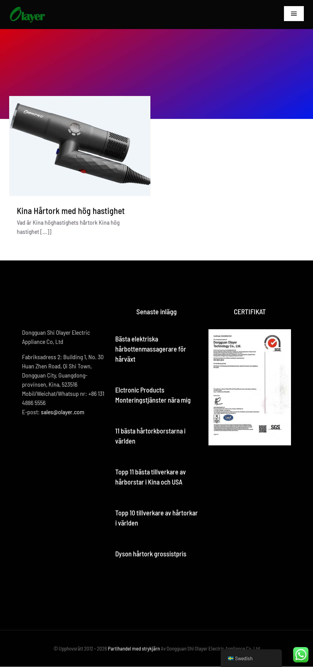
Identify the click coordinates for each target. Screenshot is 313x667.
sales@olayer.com (62, 411)
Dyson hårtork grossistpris (150, 554)
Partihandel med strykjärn (134, 648)
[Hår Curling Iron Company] (27, 9)
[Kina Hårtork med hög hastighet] (79, 146)
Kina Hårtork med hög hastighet (71, 210)
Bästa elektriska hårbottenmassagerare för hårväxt (150, 349)
